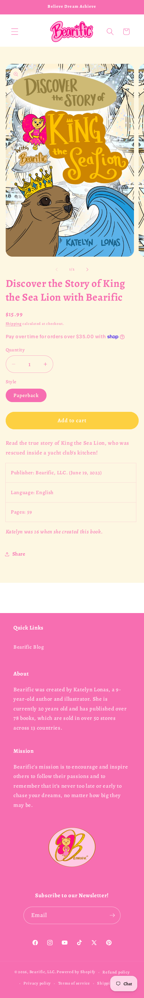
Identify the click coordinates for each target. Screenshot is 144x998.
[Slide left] (56, 269)
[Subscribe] (112, 915)
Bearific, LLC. (42, 972)
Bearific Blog (28, 646)
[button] (15, 32)
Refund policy (116, 972)
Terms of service (74, 983)
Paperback (26, 395)
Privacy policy (37, 983)
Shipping (14, 323)
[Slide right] (87, 269)
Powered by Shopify (76, 972)
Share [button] (18, 553)
